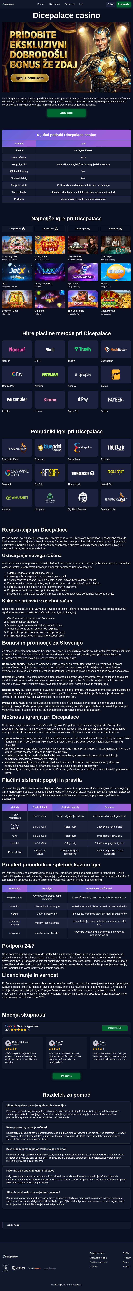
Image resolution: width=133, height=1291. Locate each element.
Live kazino (48, 229)
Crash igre (81, 229)
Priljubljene (15, 229)
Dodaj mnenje (114, 1028)
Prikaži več (66, 1076)
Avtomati (113, 229)
